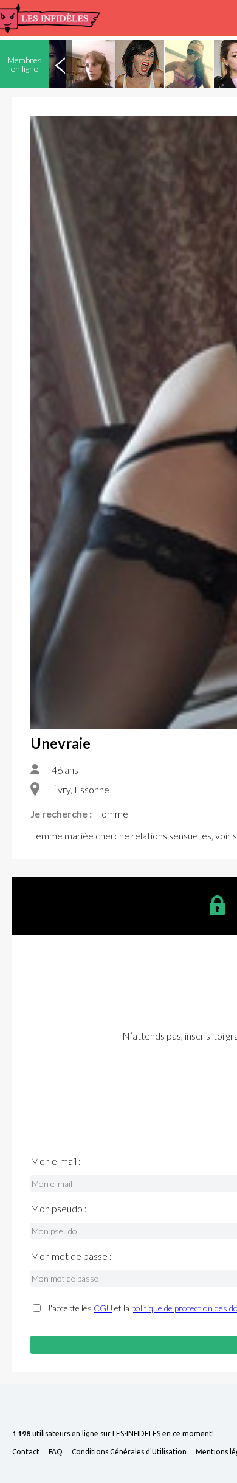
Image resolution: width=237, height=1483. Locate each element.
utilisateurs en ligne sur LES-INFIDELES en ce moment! (113, 1434)
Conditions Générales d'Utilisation (129, 1452)
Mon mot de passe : (71, 1256)
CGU (103, 1308)
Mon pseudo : (58, 1209)
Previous (60, 64)
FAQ (56, 1452)
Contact (26, 1452)
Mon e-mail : (55, 1161)
